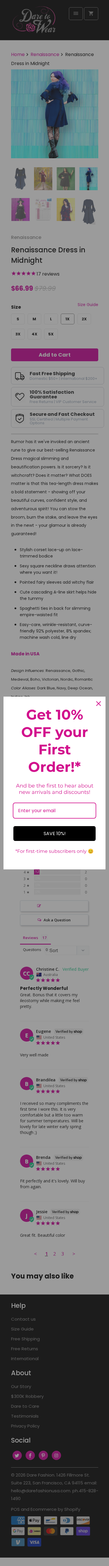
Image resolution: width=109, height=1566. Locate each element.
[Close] (99, 704)
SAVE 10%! (55, 833)
